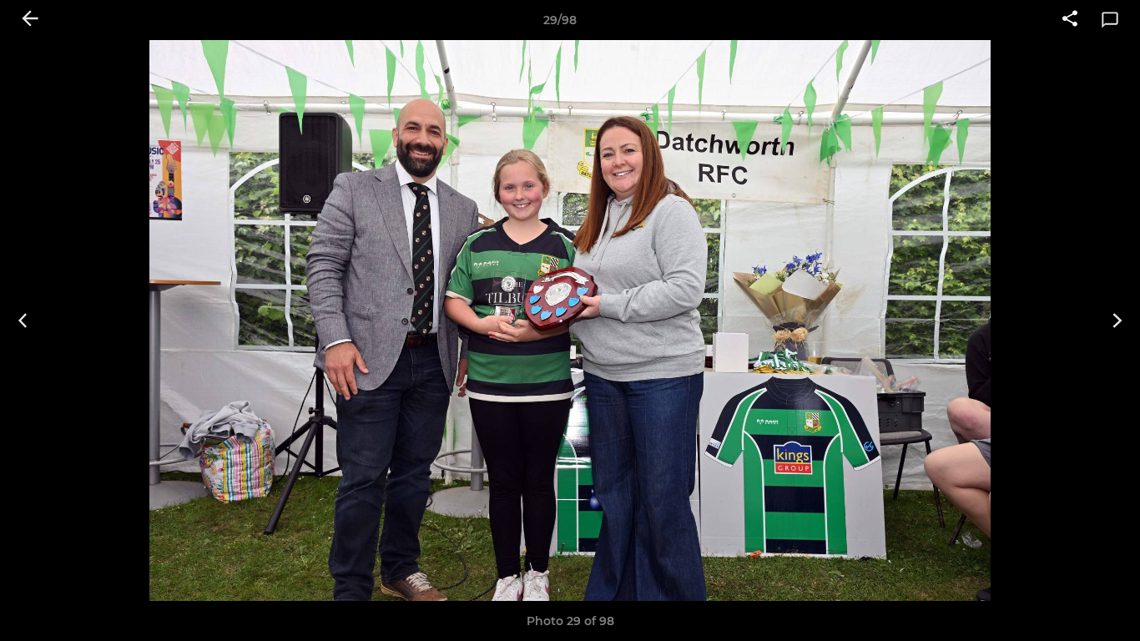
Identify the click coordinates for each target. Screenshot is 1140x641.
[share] (1070, 20)
